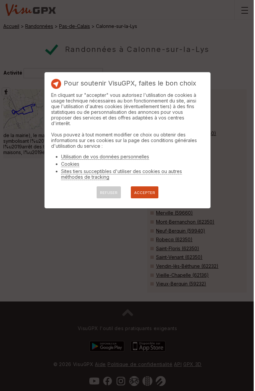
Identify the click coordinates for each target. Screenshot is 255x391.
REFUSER (109, 192)
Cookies (70, 164)
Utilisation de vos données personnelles (105, 156)
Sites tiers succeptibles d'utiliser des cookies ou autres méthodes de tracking (121, 174)
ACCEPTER (144, 192)
